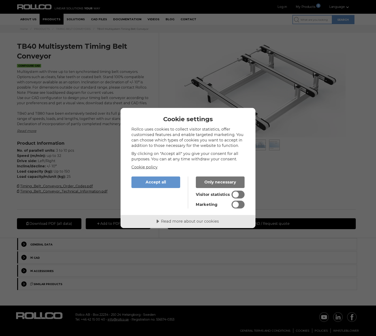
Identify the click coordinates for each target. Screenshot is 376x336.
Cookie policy (144, 167)
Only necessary (220, 182)
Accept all (156, 182)
